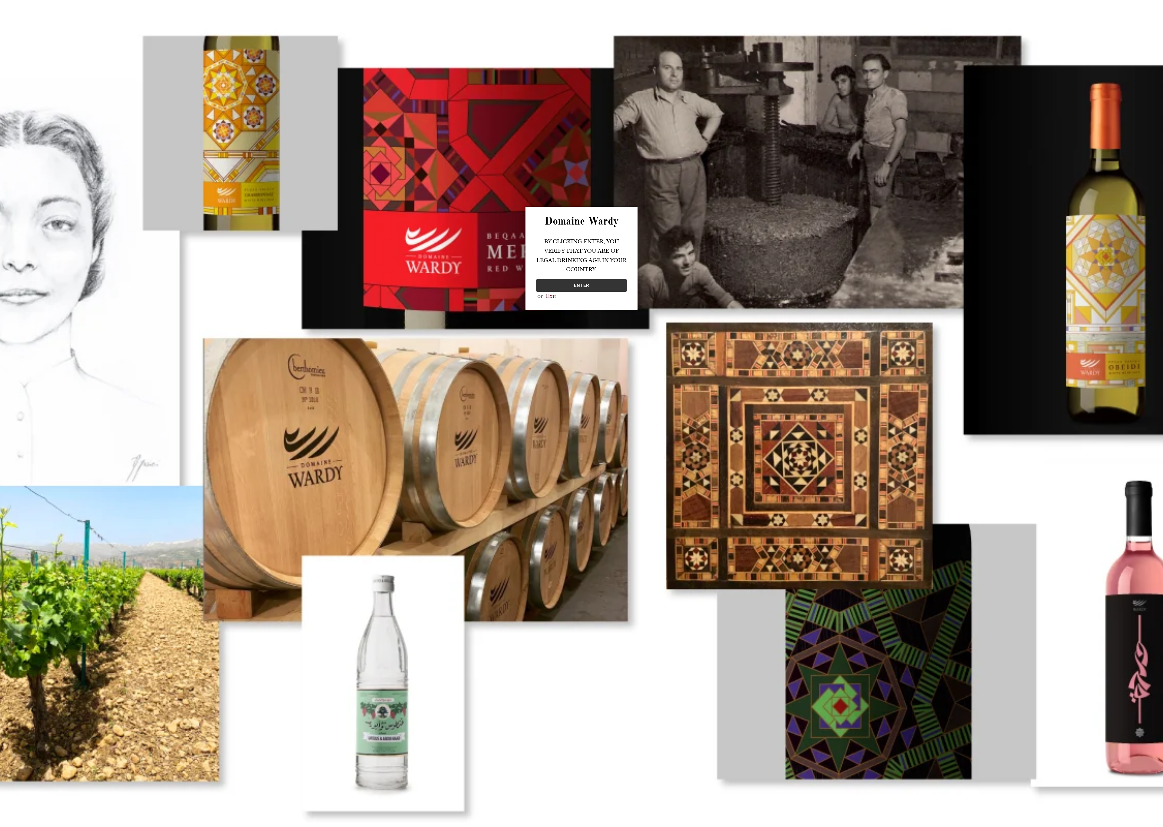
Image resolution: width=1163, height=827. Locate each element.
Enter (581, 285)
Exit (551, 296)
